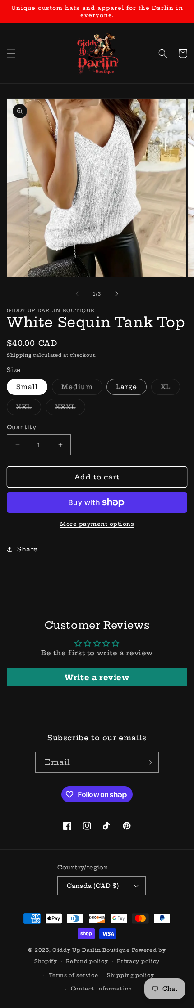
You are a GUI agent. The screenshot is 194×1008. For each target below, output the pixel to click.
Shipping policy (130, 975)
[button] (11, 53)
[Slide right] (117, 294)
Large (126, 387)
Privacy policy (138, 961)
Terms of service (73, 975)
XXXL (70, 409)
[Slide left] (77, 294)
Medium (81, 388)
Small (27, 387)
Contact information (101, 989)
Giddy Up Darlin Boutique (91, 950)
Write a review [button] (97, 677)
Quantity (21, 426)
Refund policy (87, 961)
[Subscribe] (148, 762)
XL (170, 388)
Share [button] (27, 549)
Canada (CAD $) (93, 885)
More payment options (97, 523)
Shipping (19, 355)
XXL (28, 409)
